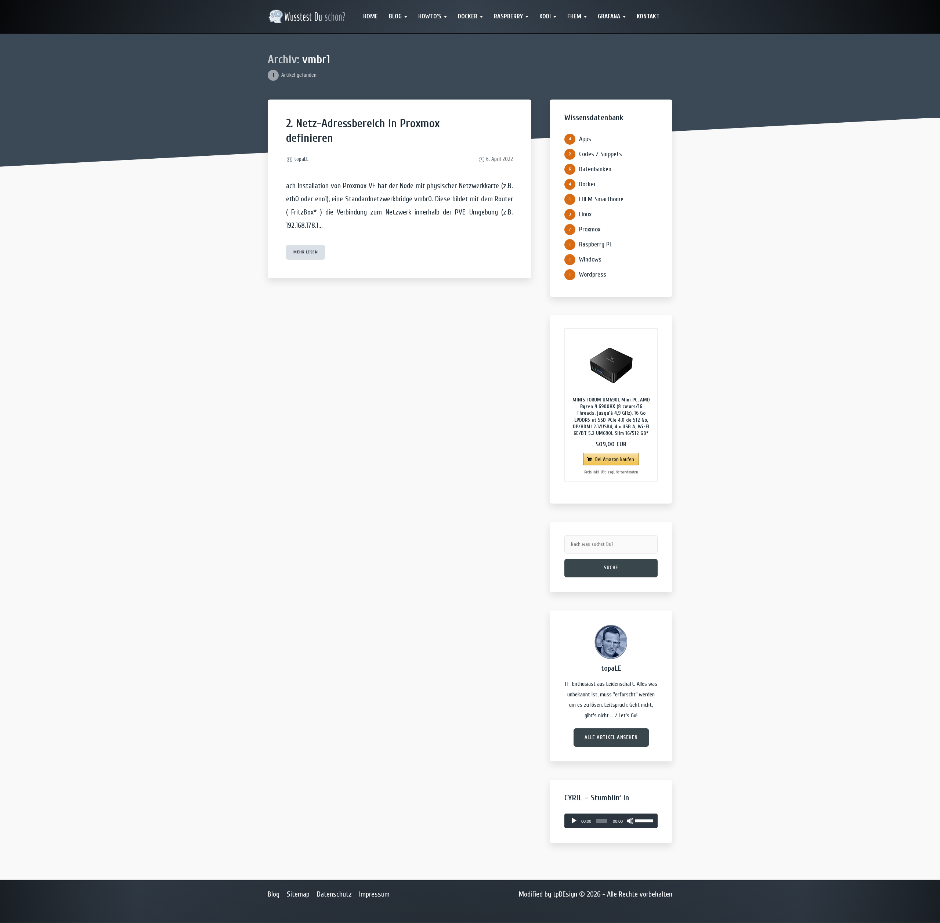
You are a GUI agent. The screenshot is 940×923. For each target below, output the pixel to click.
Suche (611, 568)
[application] (611, 821)
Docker (467, 16)
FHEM (574, 16)
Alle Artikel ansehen (611, 737)
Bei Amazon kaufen (614, 459)
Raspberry (508, 16)
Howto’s (429, 16)
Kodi (545, 16)
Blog (395, 16)
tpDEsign (565, 894)
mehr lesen (305, 252)
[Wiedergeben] (574, 821)
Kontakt (648, 16)
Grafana (609, 16)
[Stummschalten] (630, 821)
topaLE (301, 159)
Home (370, 16)
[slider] (644, 820)
